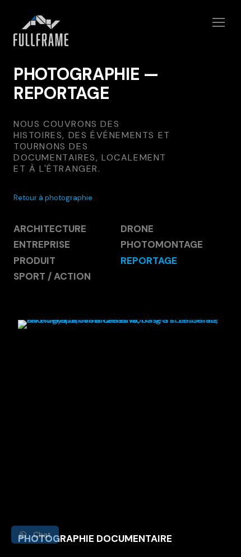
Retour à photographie (52, 197)
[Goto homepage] (120, 37)
